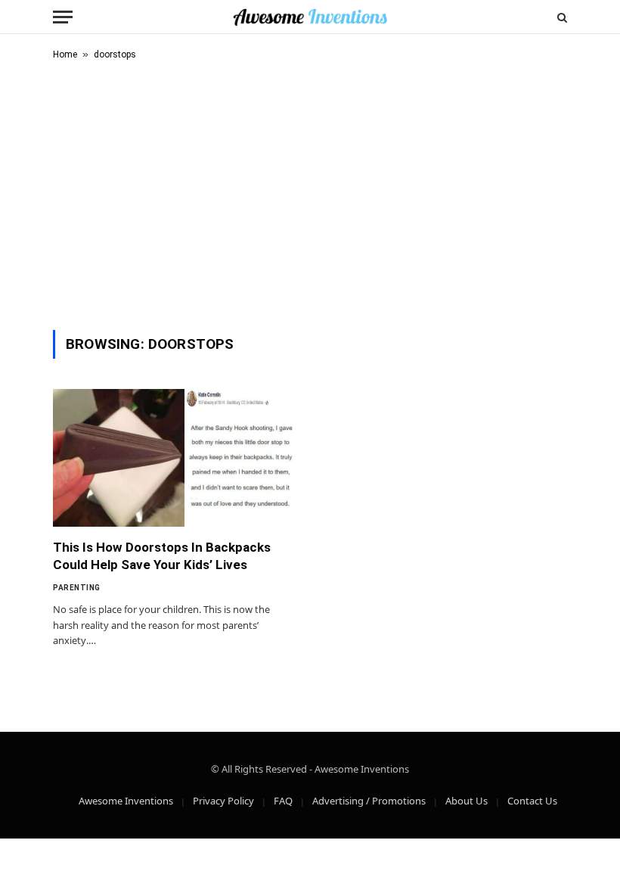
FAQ (283, 800)
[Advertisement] (310, 192)
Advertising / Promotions (369, 800)
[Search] (560, 17)
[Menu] (63, 17)
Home (65, 54)
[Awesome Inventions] (309, 17)
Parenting (77, 587)
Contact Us (532, 800)
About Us (466, 800)
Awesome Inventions (126, 800)
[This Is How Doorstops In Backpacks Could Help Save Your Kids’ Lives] (174, 457)
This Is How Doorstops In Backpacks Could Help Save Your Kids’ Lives (162, 556)
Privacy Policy (223, 800)
